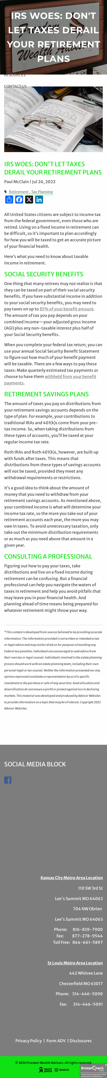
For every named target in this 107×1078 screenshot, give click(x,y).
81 (75, 929)
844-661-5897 (87, 942)
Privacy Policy (28, 1040)
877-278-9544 (87, 935)
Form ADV (56, 1040)
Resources (14, 75)
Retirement (19, 192)
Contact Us (15, 86)
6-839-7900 (90, 929)
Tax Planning (42, 192)
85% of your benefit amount (67, 308)
